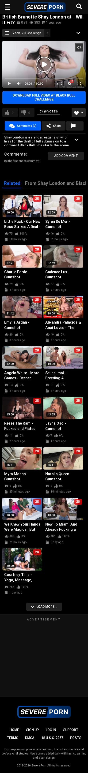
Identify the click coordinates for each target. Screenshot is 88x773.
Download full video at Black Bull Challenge (44, 97)
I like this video (12, 112)
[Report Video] (75, 126)
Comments (15, 154)
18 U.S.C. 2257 (52, 738)
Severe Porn (39, 765)
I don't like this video (29, 112)
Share (57, 125)
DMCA (29, 738)
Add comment (66, 156)
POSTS (75, 738)
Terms (12, 738)
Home (14, 730)
